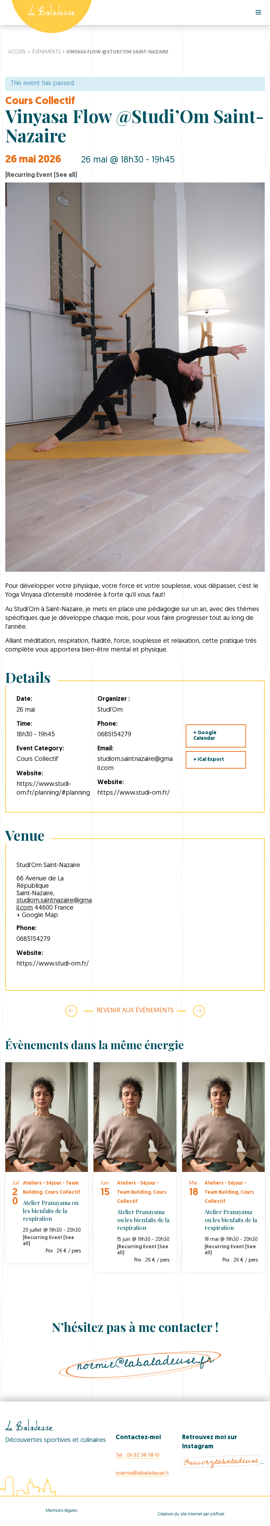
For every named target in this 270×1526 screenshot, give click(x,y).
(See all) (65, 175)
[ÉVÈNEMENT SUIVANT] (191, 1011)
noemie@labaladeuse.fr (145, 1362)
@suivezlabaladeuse (221, 1461)
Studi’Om (27, 610)
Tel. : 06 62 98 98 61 (137, 1455)
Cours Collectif (40, 101)
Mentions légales (61, 1511)
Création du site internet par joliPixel (191, 1514)
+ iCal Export (208, 759)
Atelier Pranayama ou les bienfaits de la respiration (50, 1210)
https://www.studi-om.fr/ (133, 793)
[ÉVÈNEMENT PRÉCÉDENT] (71, 1011)
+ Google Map (37, 915)
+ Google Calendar (205, 735)
